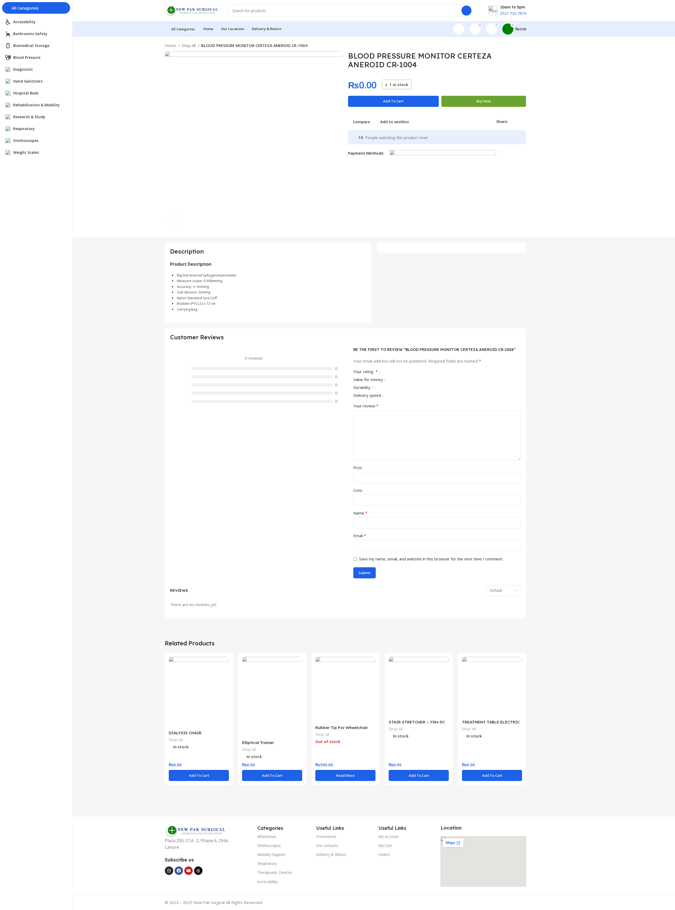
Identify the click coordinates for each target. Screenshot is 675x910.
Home (171, 45)
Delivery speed (367, 395)
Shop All (189, 45)
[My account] (459, 29)
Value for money (368, 380)
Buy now (483, 101)
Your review (366, 406)
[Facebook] (179, 870)
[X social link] (518, 121)
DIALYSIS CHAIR (185, 732)
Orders (384, 854)
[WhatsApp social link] (525, 121)
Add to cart (393, 101)
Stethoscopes (269, 845)
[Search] (466, 11)
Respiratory (267, 863)
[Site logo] (191, 10)
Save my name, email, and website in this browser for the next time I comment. (431, 558)
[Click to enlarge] (175, 218)
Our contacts (327, 845)
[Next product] (523, 46)
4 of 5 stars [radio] (403, 372)
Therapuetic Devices (274, 872)
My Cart (385, 845)
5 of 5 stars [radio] (407, 372)
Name (360, 513)
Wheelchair (266, 836)
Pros (357, 467)
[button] (199, 775)
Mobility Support (271, 854)
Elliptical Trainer (258, 742)
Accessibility (267, 881)
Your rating (365, 371)
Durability (362, 387)
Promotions (326, 836)
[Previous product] (512, 46)
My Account (388, 836)
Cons (357, 490)
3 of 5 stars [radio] (398, 372)
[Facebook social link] (512, 121)
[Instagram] (169, 870)
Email (359, 536)
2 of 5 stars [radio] (394, 372)
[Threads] (198, 870)
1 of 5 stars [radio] (390, 372)
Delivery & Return (331, 854)
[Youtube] (188, 870)
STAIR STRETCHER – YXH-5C (417, 722)
